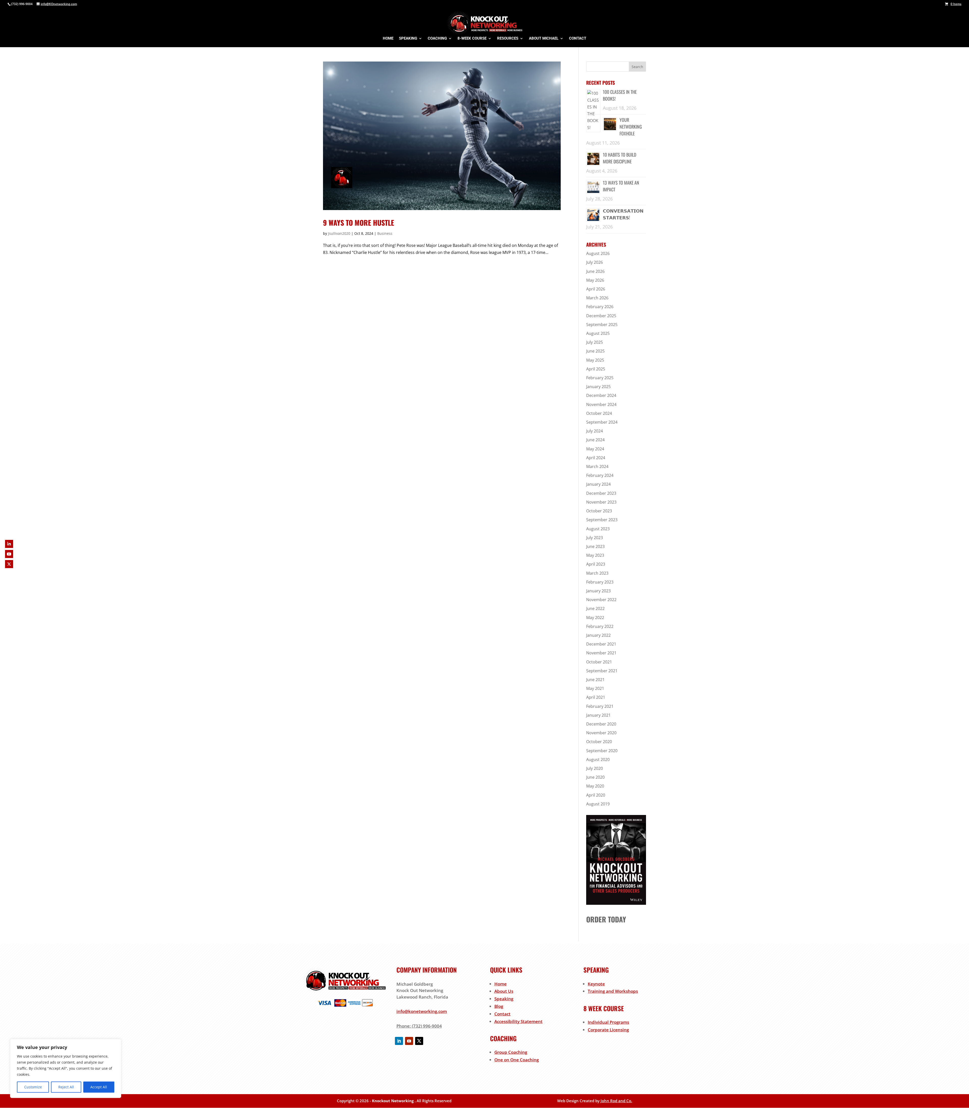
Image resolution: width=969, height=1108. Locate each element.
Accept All (98, 1087)
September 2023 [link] (601, 519)
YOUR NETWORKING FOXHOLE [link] (631, 126)
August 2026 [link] (598, 253)
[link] (953, 4)
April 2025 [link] (595, 369)
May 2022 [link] (595, 617)
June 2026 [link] (595, 271)
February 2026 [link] (599, 306)
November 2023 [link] (601, 502)
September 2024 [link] (601, 422)
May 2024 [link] (595, 449)
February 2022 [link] (599, 626)
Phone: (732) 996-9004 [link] (419, 1026)
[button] (637, 67)
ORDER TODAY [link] (606, 919)
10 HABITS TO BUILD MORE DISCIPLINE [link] (619, 158)
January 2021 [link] (598, 715)
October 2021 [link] (599, 662)
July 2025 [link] (594, 342)
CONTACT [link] (577, 39)
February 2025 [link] (599, 378)
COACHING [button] (437, 39)
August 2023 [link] (598, 529)
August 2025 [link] (598, 333)
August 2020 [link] (598, 759)
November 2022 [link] (601, 599)
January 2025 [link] (598, 386)
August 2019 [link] (598, 804)
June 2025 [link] (595, 351)
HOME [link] (388, 39)
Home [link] (500, 984)
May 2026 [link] (595, 280)
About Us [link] (503, 991)
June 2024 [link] (595, 440)
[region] (65, 1068)
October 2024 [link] (599, 413)
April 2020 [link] (595, 795)
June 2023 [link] (595, 546)
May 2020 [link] (595, 786)
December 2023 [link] (601, 493)
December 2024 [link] (601, 395)
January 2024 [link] (598, 484)
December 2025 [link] (601, 315)
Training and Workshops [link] (613, 991)
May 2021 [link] (595, 688)
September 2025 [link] (601, 324)
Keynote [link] (596, 984)
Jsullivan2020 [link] (339, 233)
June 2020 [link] (595, 777)
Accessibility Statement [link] (518, 1021)
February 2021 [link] (599, 706)
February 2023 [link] (599, 582)
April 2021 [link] (595, 697)
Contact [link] (502, 1014)
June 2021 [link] (595, 679)
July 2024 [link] (594, 431)
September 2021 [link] (601, 671)
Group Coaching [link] (510, 1052)
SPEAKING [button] (408, 39)
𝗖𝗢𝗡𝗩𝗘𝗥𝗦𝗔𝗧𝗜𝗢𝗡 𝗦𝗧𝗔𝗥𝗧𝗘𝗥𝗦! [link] (623, 214)
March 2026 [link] (597, 298)
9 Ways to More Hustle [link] (358, 222)
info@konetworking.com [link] (421, 1011)
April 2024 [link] (595, 457)
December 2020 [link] (601, 724)
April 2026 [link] (595, 289)
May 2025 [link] (595, 360)
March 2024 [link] (597, 466)
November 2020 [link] (601, 733)
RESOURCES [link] (507, 39)
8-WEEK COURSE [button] (472, 39)
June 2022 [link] (595, 608)
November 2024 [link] (601, 404)
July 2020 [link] (594, 768)
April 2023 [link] (595, 564)
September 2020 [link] (601, 750)
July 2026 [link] (594, 262)
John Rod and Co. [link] (616, 1100)
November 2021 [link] (601, 653)
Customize (33, 1087)
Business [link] (384, 233)
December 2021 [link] (601, 644)
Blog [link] (498, 1006)
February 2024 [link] (599, 475)
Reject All (66, 1087)
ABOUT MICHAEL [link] (543, 39)
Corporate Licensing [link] (608, 1030)
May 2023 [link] (595, 555)
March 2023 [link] (597, 573)
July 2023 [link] (594, 537)
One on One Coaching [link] (516, 1060)
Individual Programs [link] (608, 1022)
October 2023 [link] (599, 511)
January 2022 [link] (598, 635)
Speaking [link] (503, 999)
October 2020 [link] (599, 741)
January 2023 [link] (598, 591)
